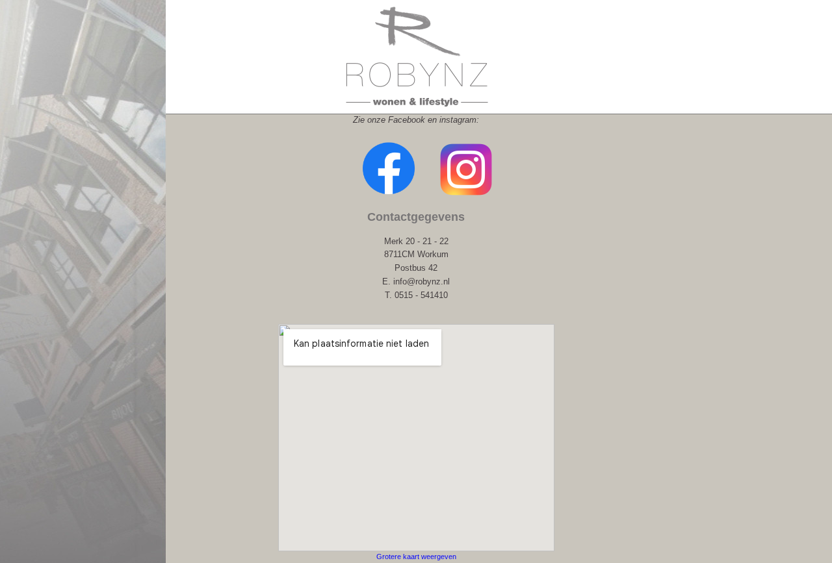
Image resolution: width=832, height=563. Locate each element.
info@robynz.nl (421, 281)
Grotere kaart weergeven (416, 556)
